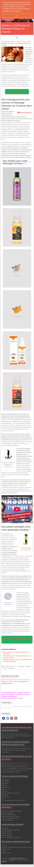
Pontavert (11, 483)
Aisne (29, 41)
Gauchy (12, 737)
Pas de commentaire (9, 668)
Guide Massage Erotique (10, 666)
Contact (3, 851)
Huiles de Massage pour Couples (10, 816)
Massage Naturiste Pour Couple (10, 793)
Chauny (9, 736)
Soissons (12, 734)
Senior (24, 770)
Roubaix (17, 748)
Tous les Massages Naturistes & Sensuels (12, 800)
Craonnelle (4, 485)
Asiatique (19, 766)
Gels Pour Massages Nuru (8, 814)
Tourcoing (11, 748)
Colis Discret (4, 828)
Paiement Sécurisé (6, 833)
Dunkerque (23, 748)
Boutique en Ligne (6, 849)
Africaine (9, 770)
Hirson (23, 736)
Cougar (3, 772)
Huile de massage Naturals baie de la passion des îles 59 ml (17, 182)
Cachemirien (4, 783)
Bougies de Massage (7, 813)
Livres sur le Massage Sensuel (9, 818)
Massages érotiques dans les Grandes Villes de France (16, 847)
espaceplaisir (8, 466)
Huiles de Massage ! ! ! (17, 92)
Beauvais (22, 750)
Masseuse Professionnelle (8, 766)
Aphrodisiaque (5, 780)
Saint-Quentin (5, 734)
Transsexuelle (10, 772)
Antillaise (19, 770)
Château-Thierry (23, 734)
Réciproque (4, 794)
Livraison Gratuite (6, 832)
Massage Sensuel (6, 764)
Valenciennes (5, 752)
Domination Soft (5, 787)
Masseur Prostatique (7, 820)
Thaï (8, 796)
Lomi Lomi (4, 791)
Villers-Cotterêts (16, 736)
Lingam (3, 789)
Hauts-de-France (21, 41)
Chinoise (24, 766)
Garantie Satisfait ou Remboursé (10, 830)
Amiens (6, 748)
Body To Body (5, 781)
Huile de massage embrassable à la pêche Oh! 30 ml (17, 223)
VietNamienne (12, 768)
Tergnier (3, 736)
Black (4, 770)
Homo (17, 772)
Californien (4, 785)
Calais (29, 748)
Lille (2, 748)
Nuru (2, 798)
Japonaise (29, 768)
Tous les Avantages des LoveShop (10, 837)
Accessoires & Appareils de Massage (11, 811)
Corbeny (12, 485)
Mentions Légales (6, 852)
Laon (16, 734)
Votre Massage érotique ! (8, 41)
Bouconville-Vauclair (20, 483)
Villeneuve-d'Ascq (6, 750)
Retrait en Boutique (6, 835)
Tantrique (4, 796)
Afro (13, 770)
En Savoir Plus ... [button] (16, 11)
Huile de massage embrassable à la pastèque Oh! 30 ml (17, 387)
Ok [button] (17, 15)
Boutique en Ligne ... (18, 698)
